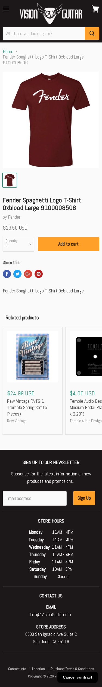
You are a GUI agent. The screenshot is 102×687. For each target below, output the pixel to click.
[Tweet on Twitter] (17, 274)
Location (38, 669)
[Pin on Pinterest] (39, 274)
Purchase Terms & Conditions (72, 669)
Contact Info (17, 669)
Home (8, 51)
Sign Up (84, 498)
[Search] (92, 33)
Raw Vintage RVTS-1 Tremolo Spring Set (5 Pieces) (27, 407)
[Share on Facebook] (7, 274)
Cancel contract (77, 677)
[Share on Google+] (28, 274)
